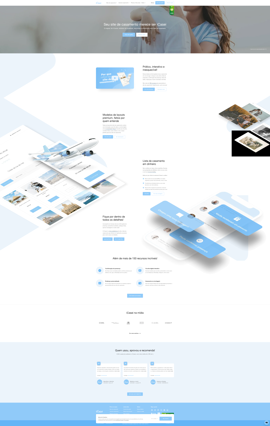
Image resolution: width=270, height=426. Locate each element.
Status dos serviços (127, 411)
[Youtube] (164, 410)
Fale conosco (126, 413)
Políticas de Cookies (119, 420)
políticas (111, 423)
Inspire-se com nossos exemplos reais (257, 49)
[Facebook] (155, 410)
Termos (107, 423)
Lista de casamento (114, 411)
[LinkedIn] (167, 410)
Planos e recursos (114, 413)
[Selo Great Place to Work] (159, 414)
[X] (161, 410)
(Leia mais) (117, 371)
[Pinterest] (158, 410)
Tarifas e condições (100, 423)
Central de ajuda (127, 409)
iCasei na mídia (140, 411)
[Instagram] (152, 410)
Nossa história (140, 409)
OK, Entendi (165, 418)
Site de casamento (111, 2)
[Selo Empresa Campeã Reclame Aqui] (168, 413)
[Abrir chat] (266, 422)
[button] (115, 78)
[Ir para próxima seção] (135, 48)
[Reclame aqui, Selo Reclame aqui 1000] (153, 414)
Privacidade (126, 420)
